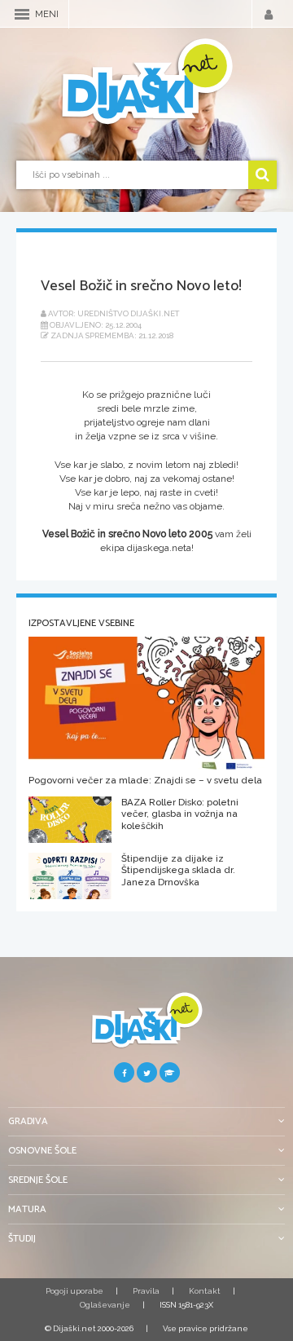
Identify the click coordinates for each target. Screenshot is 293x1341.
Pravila (146, 1290)
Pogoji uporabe (74, 1290)
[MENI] (22, 14)
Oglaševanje (105, 1304)
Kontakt (205, 1290)
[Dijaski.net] (146, 82)
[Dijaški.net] (146, 1026)
